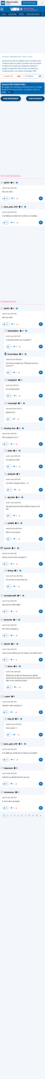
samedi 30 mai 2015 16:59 (14, 528)
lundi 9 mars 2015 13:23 (13, 336)
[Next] (40, 816)
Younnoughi (12, 403)
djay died (11, 497)
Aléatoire (12, 14)
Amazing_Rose (10, 428)
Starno (10, 666)
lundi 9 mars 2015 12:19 (9, 212)
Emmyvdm (8, 620)
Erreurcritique (13, 354)
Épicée (21, 14)
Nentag (11, 571)
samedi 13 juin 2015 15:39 (13, 724)
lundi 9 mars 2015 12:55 (13, 672)
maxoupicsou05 (10, 596)
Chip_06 (11, 719)
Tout (4, 14)
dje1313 (7, 183)
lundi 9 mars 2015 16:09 (13, 503)
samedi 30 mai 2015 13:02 (14, 359)
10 (36, 816)
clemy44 (7, 548)
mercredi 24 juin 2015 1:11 (14, 409)
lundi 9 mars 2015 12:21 (9, 797)
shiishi (10, 451)
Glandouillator (13, 331)
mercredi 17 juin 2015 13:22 (14, 576)
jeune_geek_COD (11, 207)
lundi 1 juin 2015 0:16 (12, 385)
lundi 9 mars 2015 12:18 (9, 188)
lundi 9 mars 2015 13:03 (13, 479)
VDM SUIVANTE (35, 99)
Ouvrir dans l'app (29, 3)
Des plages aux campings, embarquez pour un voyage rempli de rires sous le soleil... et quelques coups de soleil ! (22, 88)
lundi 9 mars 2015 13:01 (13, 456)
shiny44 (7, 644)
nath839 (11, 523)
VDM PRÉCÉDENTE (10, 99)
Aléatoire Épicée (33, 14)
